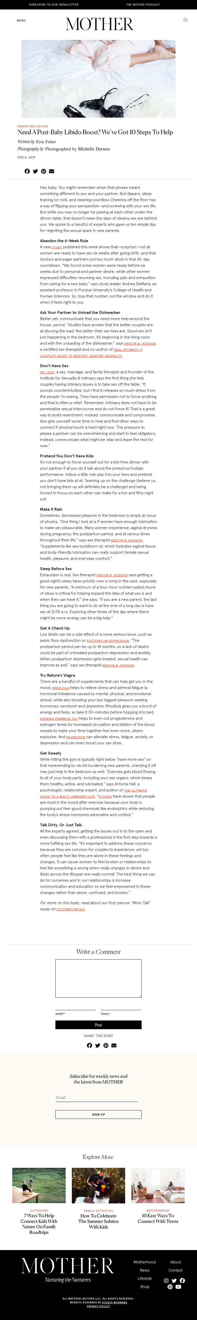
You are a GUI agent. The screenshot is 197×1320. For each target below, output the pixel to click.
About (175, 1261)
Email (106, 1014)
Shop (144, 1286)
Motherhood (158, 1210)
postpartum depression (108, 641)
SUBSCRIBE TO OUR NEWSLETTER (54, 4)
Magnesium (75, 737)
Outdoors (39, 1210)
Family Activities (98, 1211)
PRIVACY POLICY (98, 1306)
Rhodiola (60, 688)
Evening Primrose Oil (58, 718)
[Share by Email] (51, 171)
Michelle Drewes (94, 148)
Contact (176, 1270)
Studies (105, 796)
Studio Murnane (114, 1302)
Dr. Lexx (47, 372)
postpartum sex (70, 909)
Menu (21, 20)
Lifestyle (144, 1278)
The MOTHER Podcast (143, 4)
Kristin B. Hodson (140, 343)
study (57, 247)
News (145, 1270)
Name (60, 1014)
